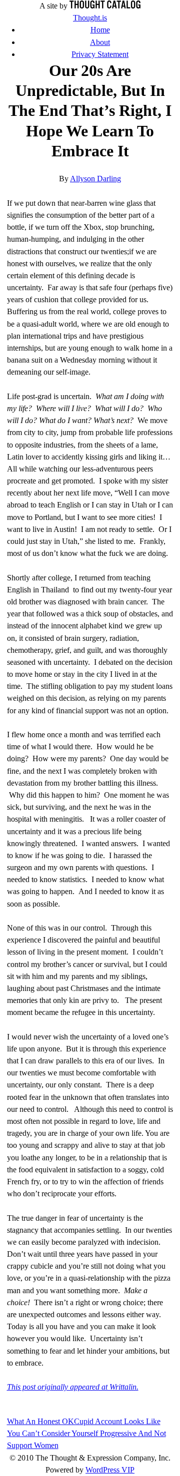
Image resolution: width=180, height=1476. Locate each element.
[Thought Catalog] (105, 5)
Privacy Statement (100, 54)
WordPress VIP (110, 1470)
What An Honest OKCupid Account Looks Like (83, 1421)
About (100, 42)
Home (100, 29)
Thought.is (90, 17)
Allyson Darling (95, 178)
